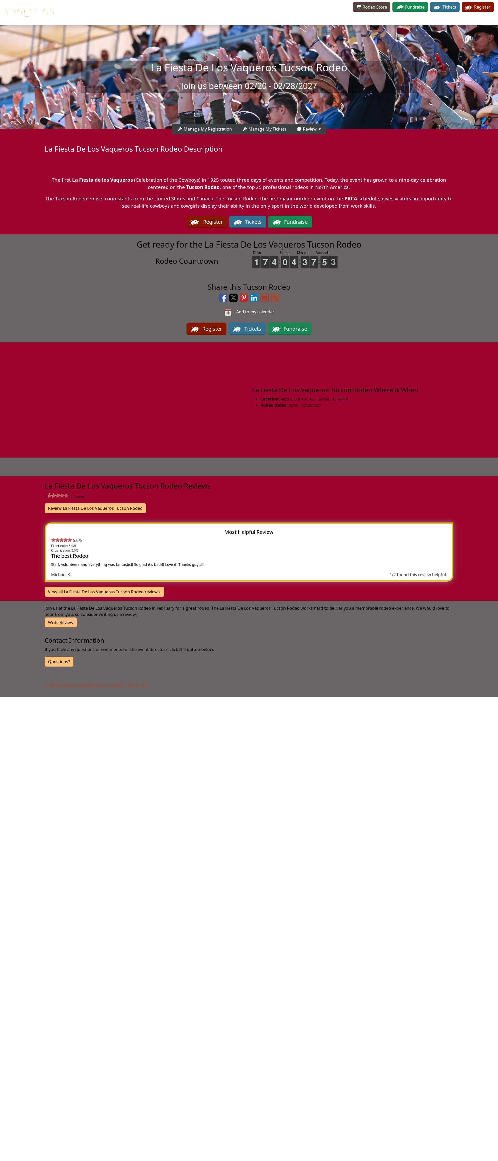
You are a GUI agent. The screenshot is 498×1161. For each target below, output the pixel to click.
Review (309, 129)
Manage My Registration (207, 129)
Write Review (60, 622)
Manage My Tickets (266, 129)
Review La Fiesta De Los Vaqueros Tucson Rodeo (95, 508)
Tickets (448, 7)
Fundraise (415, 7)
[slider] (57, 495)
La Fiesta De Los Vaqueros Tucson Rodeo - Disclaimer (97, 685)
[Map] (124, 396)
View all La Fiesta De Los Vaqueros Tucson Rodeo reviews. (104, 592)
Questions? (59, 661)
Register (481, 7)
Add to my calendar (253, 312)
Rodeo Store (374, 7)
